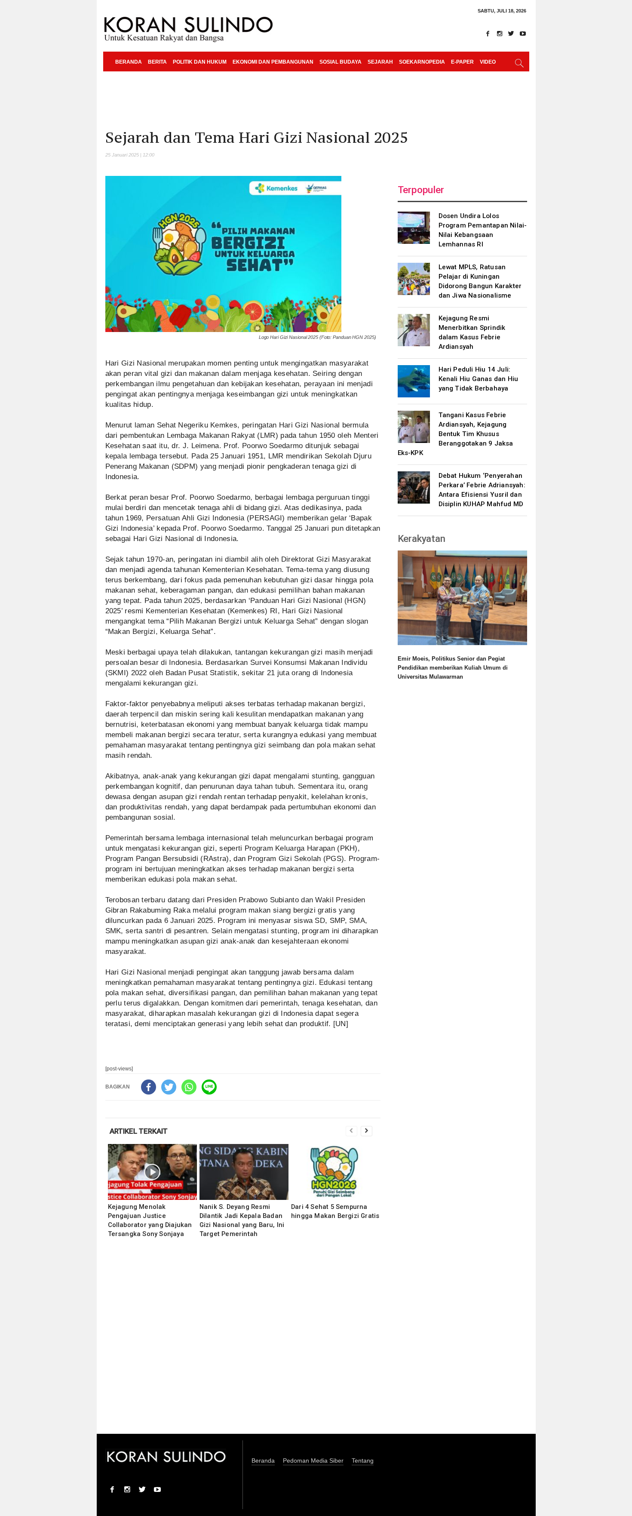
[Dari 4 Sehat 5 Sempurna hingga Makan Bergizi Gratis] (335, 1172)
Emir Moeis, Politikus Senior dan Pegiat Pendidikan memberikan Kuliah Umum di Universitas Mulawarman (453, 667)
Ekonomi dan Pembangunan (273, 62)
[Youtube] (523, 33)
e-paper (462, 62)
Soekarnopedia (422, 62)
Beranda (128, 62)
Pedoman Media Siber (313, 1461)
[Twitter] (511, 33)
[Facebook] (488, 33)
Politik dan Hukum (200, 62)
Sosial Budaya (340, 62)
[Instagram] (499, 33)
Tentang (363, 1461)
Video (488, 62)
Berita (157, 62)
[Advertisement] (242, 1341)
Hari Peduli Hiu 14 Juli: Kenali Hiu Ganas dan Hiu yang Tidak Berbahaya (478, 379)
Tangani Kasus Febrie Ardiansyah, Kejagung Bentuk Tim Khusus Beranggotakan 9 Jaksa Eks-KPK (455, 434)
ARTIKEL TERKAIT (139, 1131)
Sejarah (380, 62)
